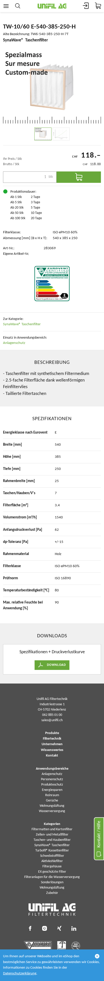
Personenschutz (52, 779)
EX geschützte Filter (52, 872)
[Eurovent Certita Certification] (52, 283)
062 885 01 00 (52, 715)
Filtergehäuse (52, 866)
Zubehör (52, 893)
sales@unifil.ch (52, 720)
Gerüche (52, 800)
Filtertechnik (52, 739)
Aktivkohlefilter (52, 861)
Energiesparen (52, 790)
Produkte (52, 733)
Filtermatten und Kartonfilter (52, 829)
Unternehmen (52, 744)
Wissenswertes (52, 750)
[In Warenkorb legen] (79, 177)
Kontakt (52, 756)
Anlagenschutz (14, 343)
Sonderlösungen (52, 882)
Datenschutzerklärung (19, 973)
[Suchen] (17, 6)
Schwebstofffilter (52, 856)
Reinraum (52, 795)
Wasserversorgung (52, 811)
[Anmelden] (86, 6)
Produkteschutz (52, 785)
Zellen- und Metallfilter (52, 835)
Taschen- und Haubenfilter (52, 840)
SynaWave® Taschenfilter (22, 324)
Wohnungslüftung (52, 806)
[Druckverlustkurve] (61, 134)
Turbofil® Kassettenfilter (52, 850)
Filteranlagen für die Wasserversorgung (52, 877)
